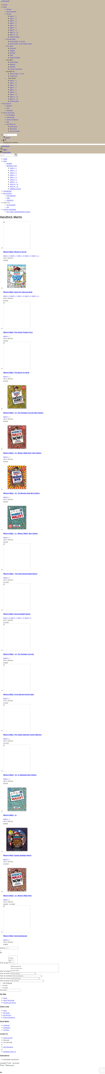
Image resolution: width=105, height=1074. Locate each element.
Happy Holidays (15, 57)
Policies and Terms (9, 1003)
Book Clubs (13, 126)
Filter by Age (4, 963)
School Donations (12, 120)
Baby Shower (14, 62)
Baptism (12, 64)
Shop (5, 7)
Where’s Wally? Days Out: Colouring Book (17, 292)
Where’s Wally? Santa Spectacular (15, 936)
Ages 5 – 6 (13, 21)
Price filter (3, 990)
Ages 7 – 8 (13, 25)
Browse (9, 9)
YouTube (6, 1030)
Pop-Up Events (15, 131)
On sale (4, 985)
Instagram (6, 1028)
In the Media (11, 115)
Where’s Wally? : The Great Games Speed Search (20, 573)
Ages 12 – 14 (14, 32)
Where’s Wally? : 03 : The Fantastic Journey (18, 654)
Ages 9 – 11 (13, 30)
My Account (7, 103)
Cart (8, 108)
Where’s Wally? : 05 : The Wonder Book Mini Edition (21, 493)
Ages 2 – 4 (13, 18)
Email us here (7, 1038)
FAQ (8, 122)
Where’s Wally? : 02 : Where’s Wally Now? (17, 895)
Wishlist (9, 106)
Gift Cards (10, 46)
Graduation (13, 76)
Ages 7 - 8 (21, 256)
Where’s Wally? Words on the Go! (15, 252)
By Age (9, 14)
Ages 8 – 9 (13, 28)
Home (5, 5)
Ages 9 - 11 (35, 256)
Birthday (12, 53)
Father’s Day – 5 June (17, 74)
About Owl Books (8, 113)
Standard (13, 48)
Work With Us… (11, 124)
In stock (5, 988)
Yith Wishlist (11, 196)
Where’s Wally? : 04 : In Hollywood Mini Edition (20, 775)
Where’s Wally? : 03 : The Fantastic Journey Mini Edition (23, 412)
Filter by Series (5, 981)
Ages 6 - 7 (13, 256)
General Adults (14, 37)
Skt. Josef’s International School (18, 212)
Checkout (10, 110)
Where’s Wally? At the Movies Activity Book (18, 694)
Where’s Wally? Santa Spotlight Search (16, 614)
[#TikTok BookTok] (35, 966)
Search (2, 948)
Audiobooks (10, 117)
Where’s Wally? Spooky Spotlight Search (17, 855)
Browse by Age (12, 166)
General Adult (14, 101)
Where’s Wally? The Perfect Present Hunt (18, 332)
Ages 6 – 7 (13, 23)
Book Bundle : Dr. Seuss (17, 41)
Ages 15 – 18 (14, 35)
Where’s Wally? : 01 (10, 815)
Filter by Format (5, 978)
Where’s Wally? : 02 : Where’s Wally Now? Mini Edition (22, 453)
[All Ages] (13, 958)
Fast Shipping (7, 983)
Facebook (6, 1025)
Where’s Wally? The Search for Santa (16, 372)
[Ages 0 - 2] (13, 960)
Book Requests (11, 12)
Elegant (12, 51)
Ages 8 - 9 (28, 256)
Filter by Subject (5, 971)
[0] (13, 956)
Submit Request (23, 1070)
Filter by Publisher (6, 976)
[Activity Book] (35, 971)
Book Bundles (11, 39)
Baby (11, 55)
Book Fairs (13, 129)
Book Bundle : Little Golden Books (21, 44)
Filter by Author (5, 973)
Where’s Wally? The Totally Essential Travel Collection (22, 734)
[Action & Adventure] (35, 968)
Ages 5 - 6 (6, 256)
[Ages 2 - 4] (13, 962)
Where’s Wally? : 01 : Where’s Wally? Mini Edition (20, 533)
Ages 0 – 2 (13, 16)
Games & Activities (16, 69)
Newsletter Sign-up (9, 1052)
